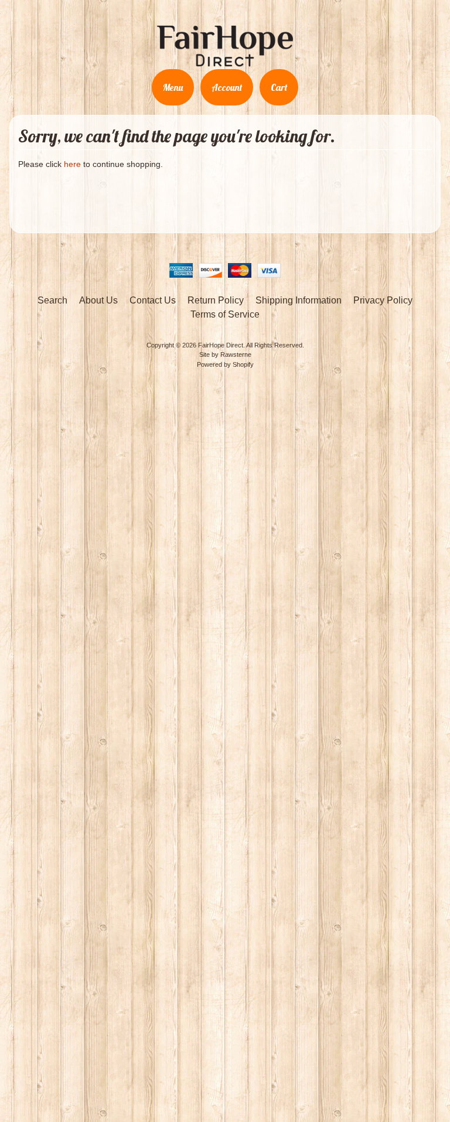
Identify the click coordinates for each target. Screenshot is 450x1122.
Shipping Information (298, 300)
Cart (279, 87)
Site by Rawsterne (225, 354)
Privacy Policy (382, 300)
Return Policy (216, 300)
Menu (173, 87)
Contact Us (152, 300)
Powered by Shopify (225, 364)
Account (227, 87)
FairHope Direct (220, 345)
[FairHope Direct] (225, 61)
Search (52, 300)
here (72, 164)
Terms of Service (225, 314)
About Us (98, 300)
